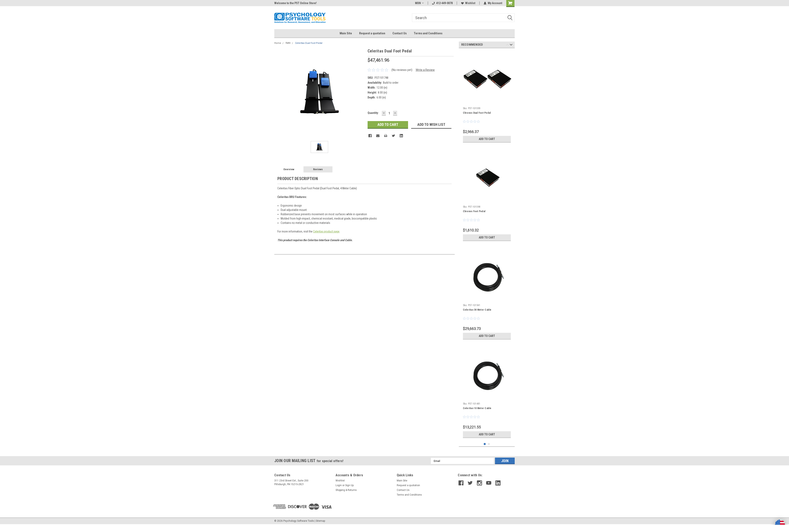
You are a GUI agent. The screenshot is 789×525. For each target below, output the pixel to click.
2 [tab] (489, 444)
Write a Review (425, 70)
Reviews (318, 169)
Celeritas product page (326, 231)
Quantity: (373, 112)
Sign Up (349, 485)
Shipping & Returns (346, 490)
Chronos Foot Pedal (474, 211)
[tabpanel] (487, 98)
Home (277, 43)
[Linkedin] (401, 135)
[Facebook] (370, 135)
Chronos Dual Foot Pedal (477, 112)
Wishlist (470, 3)
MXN (418, 3)
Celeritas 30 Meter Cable (477, 309)
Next (511, 45)
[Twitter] (393, 135)
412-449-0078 (444, 3)
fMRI (288, 43)
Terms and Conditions (428, 33)
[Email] (378, 135)
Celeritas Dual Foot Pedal (308, 43)
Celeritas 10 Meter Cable (477, 408)
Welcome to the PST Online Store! (295, 3)
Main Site (346, 33)
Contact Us (399, 33)
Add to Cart (487, 139)
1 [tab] (485, 444)
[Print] (385, 135)
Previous (507, 45)
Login (339, 485)
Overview (288, 169)
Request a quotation (372, 33)
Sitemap (320, 520)
